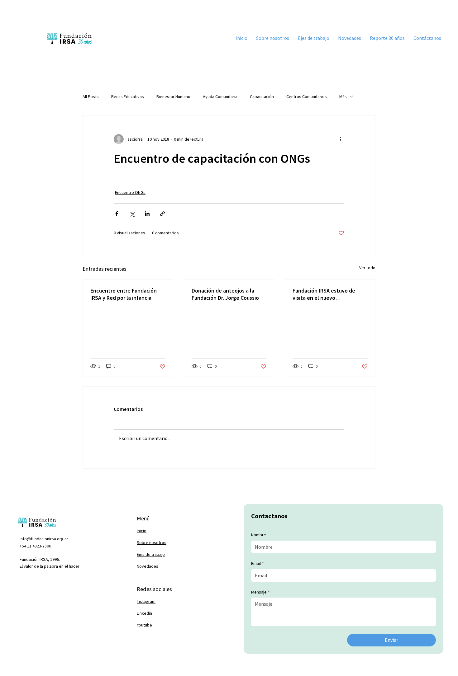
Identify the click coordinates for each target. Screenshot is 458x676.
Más (343, 96)
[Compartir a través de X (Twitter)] (132, 214)
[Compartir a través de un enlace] (162, 214)
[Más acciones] (340, 139)
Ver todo (367, 267)
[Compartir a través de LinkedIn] (147, 214)
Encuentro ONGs (130, 192)
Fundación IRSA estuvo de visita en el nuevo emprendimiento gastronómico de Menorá (324, 294)
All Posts (91, 96)
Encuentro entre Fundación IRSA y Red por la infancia (123, 294)
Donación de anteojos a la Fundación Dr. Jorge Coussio (225, 294)
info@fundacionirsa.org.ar (44, 539)
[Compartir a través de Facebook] (117, 214)
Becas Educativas (127, 96)
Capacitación (262, 96)
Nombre (258, 535)
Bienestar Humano (173, 96)
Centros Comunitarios (306, 96)
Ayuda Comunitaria (220, 96)
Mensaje (260, 592)
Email (257, 563)
